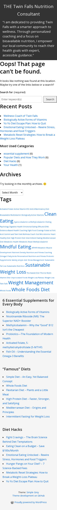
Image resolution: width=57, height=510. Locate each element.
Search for (12, 92)
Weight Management (30, 282)
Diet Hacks (10, 161)
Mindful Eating (15, 247)
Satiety (14, 260)
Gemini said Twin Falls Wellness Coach (19, 234)
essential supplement (16, 153)
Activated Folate (6, 209)
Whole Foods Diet (30, 289)
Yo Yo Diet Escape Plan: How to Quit (25, 123)
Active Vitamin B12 (21, 209)
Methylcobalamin (40, 242)
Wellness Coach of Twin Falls (21, 116)
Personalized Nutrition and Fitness (31, 256)
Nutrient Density (19, 252)
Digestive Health (16, 227)
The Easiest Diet (33, 273)
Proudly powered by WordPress (30, 502)
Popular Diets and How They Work (24, 157)
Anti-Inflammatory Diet (39, 209)
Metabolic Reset (26, 242)
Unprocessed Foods (19, 278)
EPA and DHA (43, 227)
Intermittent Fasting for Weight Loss (28, 416)
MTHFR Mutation (39, 248)
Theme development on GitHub (28, 495)
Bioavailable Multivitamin (10, 215)
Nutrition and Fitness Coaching (39, 252)
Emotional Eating (30, 227)
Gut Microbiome (43, 234)
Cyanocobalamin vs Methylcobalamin (29, 222)
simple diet (22, 260)
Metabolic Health (11, 242)
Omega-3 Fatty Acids (8, 256)
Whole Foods (5, 290)
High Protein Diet (18, 238)
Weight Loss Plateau (36, 278)
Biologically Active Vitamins (33, 215)
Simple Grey (33, 492)
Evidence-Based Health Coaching (13, 230)
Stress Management (36, 260)
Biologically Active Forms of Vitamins (25, 119)
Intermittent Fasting (34, 238)
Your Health (11, 165)
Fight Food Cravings (36, 230)
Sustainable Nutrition (16, 266)
